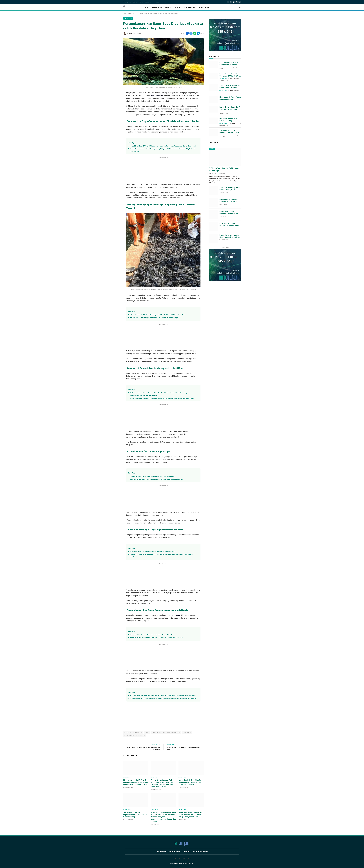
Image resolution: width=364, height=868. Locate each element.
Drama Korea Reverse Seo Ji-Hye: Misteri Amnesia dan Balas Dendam (230, 236)
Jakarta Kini (157, 7)
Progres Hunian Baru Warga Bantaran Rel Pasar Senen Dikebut (152, 551)
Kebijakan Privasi (138, 2)
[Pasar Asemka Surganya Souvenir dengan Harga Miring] (213, 202)
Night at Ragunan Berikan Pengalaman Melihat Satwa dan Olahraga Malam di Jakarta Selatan (163, 698)
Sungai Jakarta (140, 735)
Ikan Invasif (127, 732)
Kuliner (177, 7)
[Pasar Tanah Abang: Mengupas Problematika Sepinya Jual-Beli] (213, 214)
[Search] (240, 7)
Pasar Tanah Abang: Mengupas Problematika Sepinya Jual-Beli (228, 212)
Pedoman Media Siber (160, 2)
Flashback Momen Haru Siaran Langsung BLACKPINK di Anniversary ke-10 (229, 120)
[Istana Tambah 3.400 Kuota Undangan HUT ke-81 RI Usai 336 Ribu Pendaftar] (191, 768)
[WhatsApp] (116, 97)
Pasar (146, 7)
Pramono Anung (129, 735)
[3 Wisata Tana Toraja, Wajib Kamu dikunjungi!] (225, 157)
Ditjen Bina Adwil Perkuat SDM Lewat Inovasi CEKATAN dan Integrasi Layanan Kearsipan (162, 398)
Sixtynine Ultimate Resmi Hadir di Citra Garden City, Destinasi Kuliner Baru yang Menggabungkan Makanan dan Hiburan (158, 394)
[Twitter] (116, 107)
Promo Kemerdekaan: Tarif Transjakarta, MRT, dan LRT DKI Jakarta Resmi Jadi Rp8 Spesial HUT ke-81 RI (163, 150)
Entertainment (189, 7)
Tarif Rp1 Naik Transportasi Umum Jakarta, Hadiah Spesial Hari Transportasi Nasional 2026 (163, 695)
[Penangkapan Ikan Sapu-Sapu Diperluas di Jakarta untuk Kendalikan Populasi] (163, 61)
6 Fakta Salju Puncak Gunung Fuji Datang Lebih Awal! (229, 224)
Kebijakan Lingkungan (158, 732)
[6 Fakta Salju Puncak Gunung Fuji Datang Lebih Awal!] (213, 226)
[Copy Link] (116, 117)
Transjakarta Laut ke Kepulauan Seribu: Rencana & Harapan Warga (154, 318)
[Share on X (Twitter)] (191, 33)
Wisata (168, 7)
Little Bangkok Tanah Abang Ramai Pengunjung (230, 98)
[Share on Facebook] (187, 33)
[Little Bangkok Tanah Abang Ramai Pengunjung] (213, 99)
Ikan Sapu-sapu (137, 732)
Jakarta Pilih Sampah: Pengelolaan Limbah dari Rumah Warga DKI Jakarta (156, 479)
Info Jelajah (233, 78)
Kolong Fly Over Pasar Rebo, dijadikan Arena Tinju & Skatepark (153, 476)
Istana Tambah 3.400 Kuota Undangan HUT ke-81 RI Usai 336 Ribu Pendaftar (157, 315)
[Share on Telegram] (198, 33)
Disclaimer (148, 2)
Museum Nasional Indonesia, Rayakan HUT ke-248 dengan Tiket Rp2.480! (156, 638)
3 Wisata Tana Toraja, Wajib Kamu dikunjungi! (224, 169)
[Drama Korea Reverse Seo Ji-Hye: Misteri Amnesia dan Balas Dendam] (213, 238)
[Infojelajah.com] (131, 7)
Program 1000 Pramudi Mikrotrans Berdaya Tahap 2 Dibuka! (151, 635)
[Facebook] (116, 102)
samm (130, 33)
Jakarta (147, 732)
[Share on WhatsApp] (194, 33)
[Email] (116, 112)
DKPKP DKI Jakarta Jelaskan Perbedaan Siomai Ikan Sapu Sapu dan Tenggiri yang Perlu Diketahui (161, 556)
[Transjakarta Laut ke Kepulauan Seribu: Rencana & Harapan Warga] (135, 800)
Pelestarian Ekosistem (173, 732)
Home (124, 13)
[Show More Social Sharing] (202, 33)
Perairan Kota (187, 732)
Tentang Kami (127, 2)
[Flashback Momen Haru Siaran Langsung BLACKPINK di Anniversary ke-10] (213, 121)
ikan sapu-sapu (157, 95)
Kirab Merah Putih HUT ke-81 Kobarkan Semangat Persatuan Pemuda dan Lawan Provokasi (163, 146)
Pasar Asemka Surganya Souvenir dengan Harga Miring (228, 201)
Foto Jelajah (203, 7)
